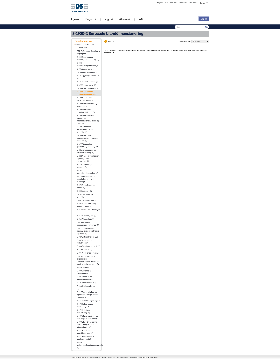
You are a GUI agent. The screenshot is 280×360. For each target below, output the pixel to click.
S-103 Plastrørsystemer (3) (87, 72)
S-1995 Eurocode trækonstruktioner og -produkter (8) (85, 129)
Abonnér (125, 19)
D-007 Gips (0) (83, 48)
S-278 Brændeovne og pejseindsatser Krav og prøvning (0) (86, 179)
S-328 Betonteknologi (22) (87, 237)
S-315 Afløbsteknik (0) (85, 219)
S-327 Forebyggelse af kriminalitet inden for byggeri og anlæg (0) (88, 231)
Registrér (91, 19)
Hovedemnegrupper (84, 41)
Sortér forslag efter (184, 41)
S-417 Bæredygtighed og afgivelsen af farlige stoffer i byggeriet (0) (87, 294)
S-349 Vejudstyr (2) (84, 250)
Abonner (111, 42)
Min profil (159, 3)
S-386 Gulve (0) (83, 268)
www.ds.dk (193, 3)
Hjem (75, 19)
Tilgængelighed (95, 357)
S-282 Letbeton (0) (84, 191)
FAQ (141, 19)
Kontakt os (183, 3)
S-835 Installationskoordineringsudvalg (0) (90, 345)
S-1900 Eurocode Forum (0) (88, 88)
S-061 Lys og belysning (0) (87, 69)
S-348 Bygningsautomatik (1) (88, 246)
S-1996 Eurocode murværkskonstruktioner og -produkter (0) (88, 138)
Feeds (104, 357)
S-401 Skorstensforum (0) (87, 283)
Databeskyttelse (122, 357)
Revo (141, 357)
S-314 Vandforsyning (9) (86, 216)
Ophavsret (111, 357)
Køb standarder (170, 3)
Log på (108, 19)
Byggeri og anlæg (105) (84, 44)
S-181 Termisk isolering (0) (87, 82)
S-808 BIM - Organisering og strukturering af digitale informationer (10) (88, 324)
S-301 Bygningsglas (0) (86, 200)
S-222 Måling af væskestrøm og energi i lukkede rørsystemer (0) (88, 158)
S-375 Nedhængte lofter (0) (88, 253)
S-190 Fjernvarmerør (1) (86, 85)
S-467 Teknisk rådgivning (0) (88, 301)
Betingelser (134, 357)
